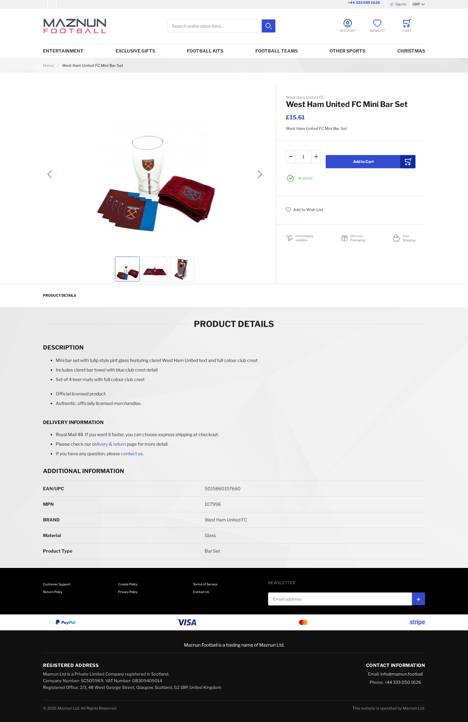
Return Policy (52, 592)
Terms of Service (205, 584)
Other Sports (347, 50)
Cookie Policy (128, 584)
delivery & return (109, 444)
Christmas (411, 50)
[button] (419, 4)
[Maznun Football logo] (75, 26)
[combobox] (221, 25)
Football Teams (276, 50)
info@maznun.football (401, 673)
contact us (132, 453)
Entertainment (63, 50)
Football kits (205, 50)
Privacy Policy (128, 592)
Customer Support (57, 584)
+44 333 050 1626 (364, 2)
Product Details (59, 295)
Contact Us (201, 592)
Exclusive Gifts (135, 50)
